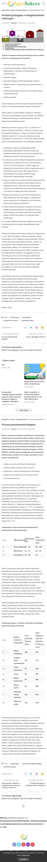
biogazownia (27, 317)
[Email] (42, 327)
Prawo (35, 824)
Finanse (30, 824)
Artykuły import (22, 23)
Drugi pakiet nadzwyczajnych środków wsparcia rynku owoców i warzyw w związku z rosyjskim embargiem (12, 396)
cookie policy (26, 855)
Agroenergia (31, 23)
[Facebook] (25, 327)
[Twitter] (31, 327)
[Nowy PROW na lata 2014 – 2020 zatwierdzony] (34, 371)
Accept (23, 859)
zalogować (15, 350)
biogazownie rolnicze (11, 320)
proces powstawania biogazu (32, 763)
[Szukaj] (43, 3)
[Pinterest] (36, 327)
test (3, 365)
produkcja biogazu (28, 320)
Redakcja (14, 23)
